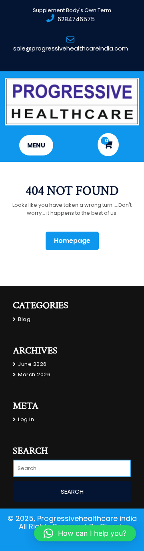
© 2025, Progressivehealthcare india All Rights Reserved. (72, 522)
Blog (24, 319)
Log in (26, 419)
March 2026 (34, 374)
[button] (85, 533)
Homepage (75, 240)
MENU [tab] (36, 145)
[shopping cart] (108, 144)
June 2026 (32, 364)
